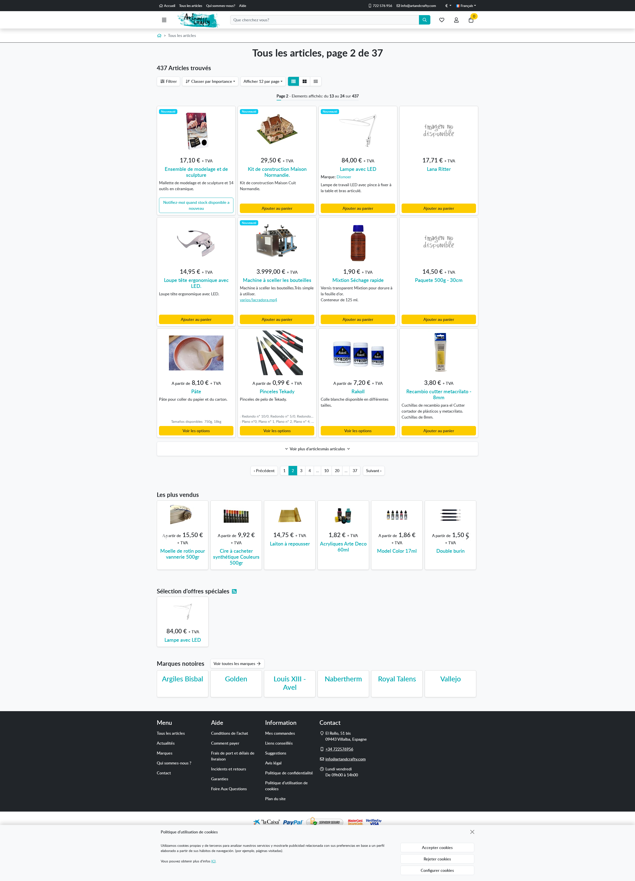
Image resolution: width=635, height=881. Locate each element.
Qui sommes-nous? (220, 5)
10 (326, 470)
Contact (164, 773)
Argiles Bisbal (182, 678)
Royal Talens (397, 678)
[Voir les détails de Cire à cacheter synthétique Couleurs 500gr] (236, 515)
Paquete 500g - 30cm (439, 279)
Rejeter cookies (437, 859)
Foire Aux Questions (229, 788)
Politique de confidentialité (289, 773)
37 (355, 470)
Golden (236, 678)
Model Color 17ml (397, 550)
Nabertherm (343, 678)
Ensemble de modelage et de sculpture (196, 171)
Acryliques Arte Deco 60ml (343, 546)
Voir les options (196, 430)
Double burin (450, 550)
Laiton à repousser (290, 543)
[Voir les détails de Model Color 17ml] (396, 515)
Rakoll (358, 391)
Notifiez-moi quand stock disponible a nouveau (196, 205)
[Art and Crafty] (200, 20)
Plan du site (275, 798)
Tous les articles (171, 733)
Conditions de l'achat (229, 733)
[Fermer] (472, 832)
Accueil (169, 5)
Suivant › (373, 470)
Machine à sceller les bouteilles (277, 279)
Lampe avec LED (358, 168)
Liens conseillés (279, 743)
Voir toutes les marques (235, 663)
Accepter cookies (437, 847)
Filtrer (171, 81)
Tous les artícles (190, 5)
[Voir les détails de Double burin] (450, 515)
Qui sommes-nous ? (174, 763)
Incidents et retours (228, 769)
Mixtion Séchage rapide (358, 279)
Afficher (262, 81)
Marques (164, 753)
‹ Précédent (264, 470)
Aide (242, 5)
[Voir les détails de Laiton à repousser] (289, 515)
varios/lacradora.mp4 (258, 300)
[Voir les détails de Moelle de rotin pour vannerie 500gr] (182, 515)
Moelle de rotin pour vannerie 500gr (182, 553)
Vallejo (450, 678)
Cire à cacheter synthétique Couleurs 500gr (236, 556)
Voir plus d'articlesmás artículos (317, 449)
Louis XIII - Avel (290, 683)
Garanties (219, 779)
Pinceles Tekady (277, 391)
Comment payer (225, 743)
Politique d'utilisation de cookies (286, 785)
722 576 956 (382, 5)
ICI (213, 861)
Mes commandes (280, 733)
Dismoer (344, 177)
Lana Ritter (439, 168)
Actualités (166, 743)
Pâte (196, 391)
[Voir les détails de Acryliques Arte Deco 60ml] (343, 515)
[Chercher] (424, 20)
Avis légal (273, 763)
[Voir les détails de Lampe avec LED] (182, 611)
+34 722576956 (339, 749)
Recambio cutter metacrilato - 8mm (438, 394)
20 (337, 470)
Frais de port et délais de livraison (232, 756)
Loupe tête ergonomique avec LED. (196, 282)
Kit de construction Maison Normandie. (277, 171)
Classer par (211, 81)
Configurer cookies (437, 870)
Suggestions (275, 753)
